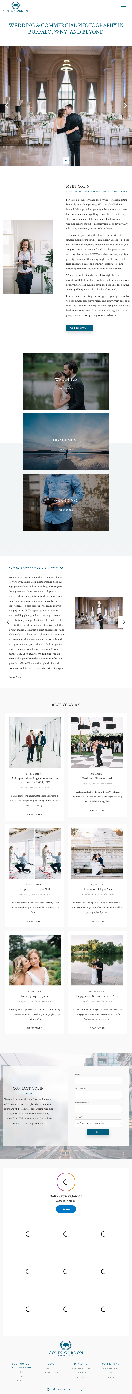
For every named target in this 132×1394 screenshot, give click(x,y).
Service (78, 1117)
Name (78, 1074)
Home (22, 1372)
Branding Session (81, 1369)
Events (80, 1377)
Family (51, 1377)
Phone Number (82, 1102)
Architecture (110, 1369)
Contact (21, 1380)
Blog (21, 1376)
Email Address (81, 1088)
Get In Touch (79, 327)
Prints (110, 1377)
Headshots (80, 1373)
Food (110, 1373)
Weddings (51, 1369)
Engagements (51, 1373)
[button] (124, 7)
